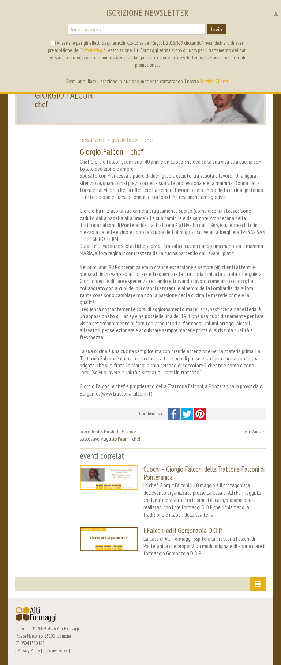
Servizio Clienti (214, 81)
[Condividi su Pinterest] (200, 413)
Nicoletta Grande (120, 431)
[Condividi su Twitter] (187, 413)
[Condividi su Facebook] (174, 413)
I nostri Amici (93, 139)
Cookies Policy (56, 650)
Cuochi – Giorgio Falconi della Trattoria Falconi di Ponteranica (204, 472)
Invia (216, 29)
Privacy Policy (29, 650)
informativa (92, 50)
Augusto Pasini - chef (120, 438)
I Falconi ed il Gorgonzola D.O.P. (182, 530)
